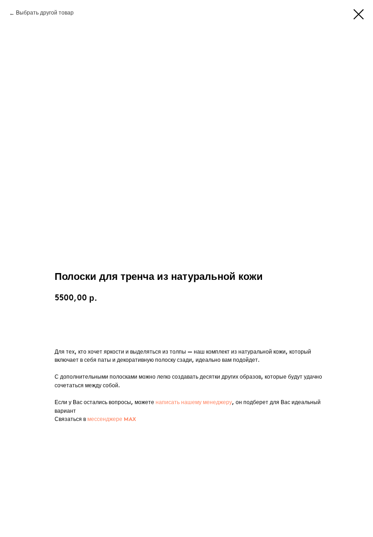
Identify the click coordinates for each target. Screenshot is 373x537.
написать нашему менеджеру (194, 402)
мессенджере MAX (111, 419)
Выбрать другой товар (45, 13)
